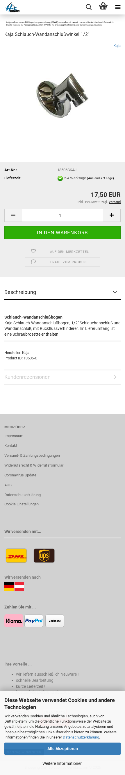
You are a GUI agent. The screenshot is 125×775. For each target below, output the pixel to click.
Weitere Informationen (62, 763)
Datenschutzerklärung (81, 737)
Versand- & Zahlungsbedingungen (32, 455)
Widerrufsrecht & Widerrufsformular (33, 465)
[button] (13, 215)
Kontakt (10, 445)
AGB (8, 485)
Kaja (117, 45)
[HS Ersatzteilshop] (9, 7)
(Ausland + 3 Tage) (100, 178)
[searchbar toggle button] (88, 7)
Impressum (13, 436)
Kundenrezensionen (27, 377)
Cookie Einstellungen (21, 504)
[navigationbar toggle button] (117, 7)
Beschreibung (20, 292)
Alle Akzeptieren (62, 748)
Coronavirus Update (20, 475)
